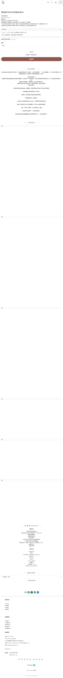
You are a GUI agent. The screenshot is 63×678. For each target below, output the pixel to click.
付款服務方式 (8, 622)
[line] (29, 592)
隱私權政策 (7, 626)
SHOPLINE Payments (34, 675)
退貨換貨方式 (8, 624)
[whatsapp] (35, 592)
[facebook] (32, 592)
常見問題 (7, 620)
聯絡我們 (31, 59)
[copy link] (38, 592)
